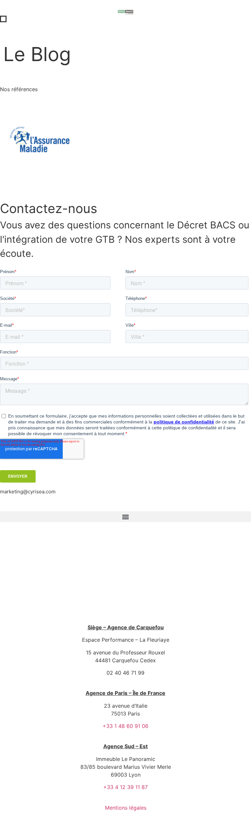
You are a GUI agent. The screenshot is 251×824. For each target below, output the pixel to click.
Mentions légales (125, 807)
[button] (125, 516)
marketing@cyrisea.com (28, 491)
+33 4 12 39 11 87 (125, 787)
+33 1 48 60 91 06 (125, 726)
